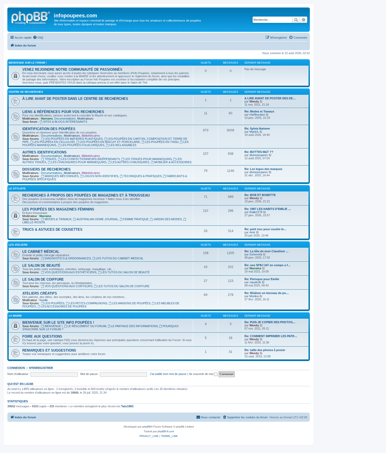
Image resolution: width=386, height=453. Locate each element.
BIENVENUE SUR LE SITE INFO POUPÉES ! (58, 323)
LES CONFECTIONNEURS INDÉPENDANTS (90, 159)
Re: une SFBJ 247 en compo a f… (267, 265)
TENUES (50, 159)
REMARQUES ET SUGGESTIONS (49, 350)
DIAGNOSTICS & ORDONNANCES (68, 258)
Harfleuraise (257, 114)
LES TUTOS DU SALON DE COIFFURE (123, 286)
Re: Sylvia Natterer (257, 128)
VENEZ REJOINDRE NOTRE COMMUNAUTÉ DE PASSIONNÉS (72, 69)
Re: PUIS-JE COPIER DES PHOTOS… (269, 322)
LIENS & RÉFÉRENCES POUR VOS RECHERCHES (63, 112)
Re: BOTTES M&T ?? (258, 151)
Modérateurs (85, 118)
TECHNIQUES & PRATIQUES (142, 176)
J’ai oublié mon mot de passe (168, 373)
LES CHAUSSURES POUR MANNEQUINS (78, 162)
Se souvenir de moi (201, 373)
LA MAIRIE (15, 315)
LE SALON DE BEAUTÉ (41, 265)
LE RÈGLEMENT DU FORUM (86, 326)
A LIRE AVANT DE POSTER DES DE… (270, 98)
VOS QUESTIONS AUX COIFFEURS (68, 286)
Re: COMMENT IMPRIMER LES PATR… (270, 336)
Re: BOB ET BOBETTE (260, 195)
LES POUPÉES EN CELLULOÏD (54, 141)
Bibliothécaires (91, 135)
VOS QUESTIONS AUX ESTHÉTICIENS (70, 272)
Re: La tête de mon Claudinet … (266, 251)
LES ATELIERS (18, 244)
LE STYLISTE (17, 188)
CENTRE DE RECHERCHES (26, 91)
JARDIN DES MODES (167, 219)
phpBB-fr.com (166, 431)
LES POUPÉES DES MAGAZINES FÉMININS (58, 209)
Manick (254, 131)
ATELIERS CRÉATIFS (39, 293)
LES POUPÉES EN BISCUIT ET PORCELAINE (110, 141)
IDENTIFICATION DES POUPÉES (48, 129)
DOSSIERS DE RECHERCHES (46, 169)
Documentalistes (65, 118)
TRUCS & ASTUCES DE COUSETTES (52, 229)
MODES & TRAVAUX (58, 219)
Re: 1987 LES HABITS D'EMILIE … (267, 208)
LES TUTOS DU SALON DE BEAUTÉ (125, 272)
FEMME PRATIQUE (136, 219)
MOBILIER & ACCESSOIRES (172, 162)
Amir (252, 232)
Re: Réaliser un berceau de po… (266, 293)
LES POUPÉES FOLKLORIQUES (82, 145)
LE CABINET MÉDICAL (40, 252)
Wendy (254, 101)
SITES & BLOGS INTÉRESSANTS (65, 121)
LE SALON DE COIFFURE (43, 279)
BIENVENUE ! (53, 326)
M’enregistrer (41, 367)
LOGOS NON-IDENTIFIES (101, 176)
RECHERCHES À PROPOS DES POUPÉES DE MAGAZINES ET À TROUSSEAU (86, 195)
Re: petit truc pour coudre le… (265, 229)
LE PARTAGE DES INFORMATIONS (134, 326)
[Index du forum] (31, 17)
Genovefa (255, 254)
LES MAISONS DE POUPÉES (131, 303)
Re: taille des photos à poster (264, 350)
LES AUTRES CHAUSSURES (130, 162)
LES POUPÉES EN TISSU (162, 141)
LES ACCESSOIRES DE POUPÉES (63, 306)
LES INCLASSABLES (122, 145)
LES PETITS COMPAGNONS (88, 303)
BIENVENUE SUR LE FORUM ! (27, 62)
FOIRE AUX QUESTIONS (42, 336)
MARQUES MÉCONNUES (62, 176)
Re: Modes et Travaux (259, 111)
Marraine (47, 118)
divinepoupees (258, 155)
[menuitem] (38, 37)
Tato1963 (127, 406)
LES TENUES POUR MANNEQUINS (148, 159)
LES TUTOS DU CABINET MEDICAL (119, 258)
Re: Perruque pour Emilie (261, 279)
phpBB (146, 426)
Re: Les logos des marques (263, 169)
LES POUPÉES (54, 303)
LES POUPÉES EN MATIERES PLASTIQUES (74, 138)
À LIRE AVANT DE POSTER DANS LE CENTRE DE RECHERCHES (75, 99)
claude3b (255, 282)
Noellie (43, 300)
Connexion (16, 367)
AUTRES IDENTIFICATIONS (44, 152)
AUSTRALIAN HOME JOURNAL (97, 219)
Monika (254, 296)
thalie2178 (255, 212)
